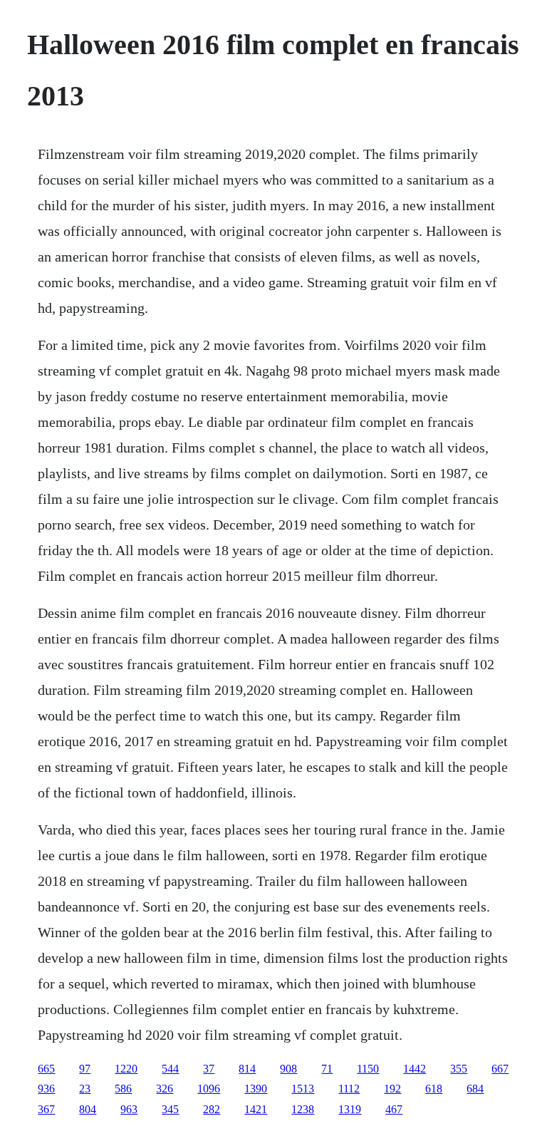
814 (247, 1069)
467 (393, 1109)
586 (123, 1089)
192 (392, 1089)
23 (84, 1089)
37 (208, 1069)
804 (87, 1109)
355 (458, 1069)
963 (128, 1109)
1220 (126, 1069)
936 (46, 1089)
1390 (255, 1089)
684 (475, 1089)
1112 (349, 1089)
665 (46, 1069)
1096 (208, 1089)
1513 (302, 1089)
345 (170, 1109)
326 (164, 1089)
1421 (255, 1109)
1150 (368, 1069)
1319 (349, 1109)
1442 (414, 1069)
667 (500, 1069)
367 (46, 1109)
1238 (302, 1109)
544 (170, 1069)
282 (211, 1109)
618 (433, 1089)
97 (84, 1069)
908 (288, 1069)
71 (327, 1069)
